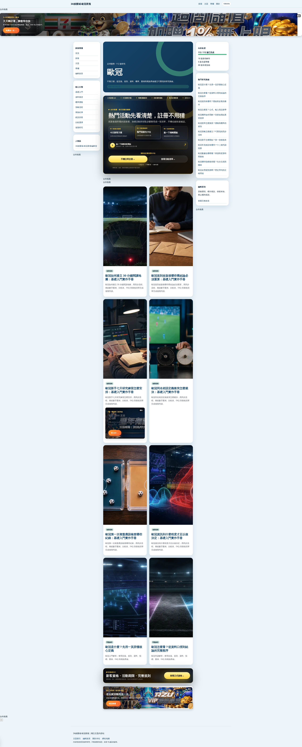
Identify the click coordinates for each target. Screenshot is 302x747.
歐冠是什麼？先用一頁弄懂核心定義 (123, 648)
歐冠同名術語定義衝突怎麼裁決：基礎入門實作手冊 (169, 390)
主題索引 (77, 738)
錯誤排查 (79, 117)
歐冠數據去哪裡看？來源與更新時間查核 (212, 155)
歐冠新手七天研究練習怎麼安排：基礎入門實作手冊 (123, 390)
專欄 (212, 3)
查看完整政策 (203, 200)
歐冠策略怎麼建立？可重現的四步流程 (212, 133)
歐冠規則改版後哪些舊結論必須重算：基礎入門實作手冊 (169, 277)
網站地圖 (106, 738)
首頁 (77, 53)
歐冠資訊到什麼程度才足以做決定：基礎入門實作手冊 (169, 536)
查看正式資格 (177, 675)
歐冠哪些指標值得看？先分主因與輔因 (212, 163)
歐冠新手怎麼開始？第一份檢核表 (212, 140)
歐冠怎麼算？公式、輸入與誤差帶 (212, 109)
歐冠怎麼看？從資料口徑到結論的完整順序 (169, 648)
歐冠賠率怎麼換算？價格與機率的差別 (212, 125)
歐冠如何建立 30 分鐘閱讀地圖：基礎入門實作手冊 (123, 277)
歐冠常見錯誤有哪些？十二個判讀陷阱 (212, 146)
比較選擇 (79, 122)
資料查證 (79, 97)
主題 (206, 3)
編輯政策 (79, 73)
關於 (218, 3)
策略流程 (79, 107)
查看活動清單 (168, 159)
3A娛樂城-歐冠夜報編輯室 (86, 146)
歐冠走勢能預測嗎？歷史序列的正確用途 (212, 172)
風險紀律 (79, 112)
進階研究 (79, 127)
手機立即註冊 (128, 159)
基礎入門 (79, 92)
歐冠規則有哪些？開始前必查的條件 (212, 103)
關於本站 (96, 738)
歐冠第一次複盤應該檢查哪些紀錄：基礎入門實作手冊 (123, 536)
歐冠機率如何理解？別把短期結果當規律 (212, 116)
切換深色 (227, 4)
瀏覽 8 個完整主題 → (115, 86)
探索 (200, 3)
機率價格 (79, 102)
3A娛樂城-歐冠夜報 (81, 3)
